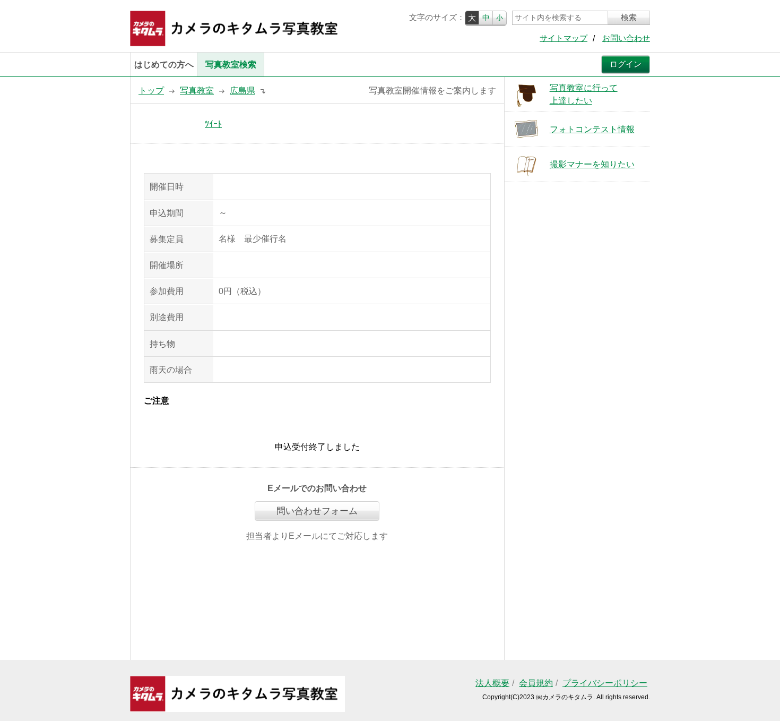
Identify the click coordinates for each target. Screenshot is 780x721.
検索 (629, 17)
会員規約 (536, 683)
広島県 (242, 90)
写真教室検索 (230, 64)
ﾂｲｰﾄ (213, 123)
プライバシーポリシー (604, 683)
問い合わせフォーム (317, 511)
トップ (151, 90)
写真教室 (197, 90)
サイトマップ (563, 38)
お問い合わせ (626, 38)
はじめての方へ (164, 64)
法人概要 (492, 683)
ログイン (626, 64)
